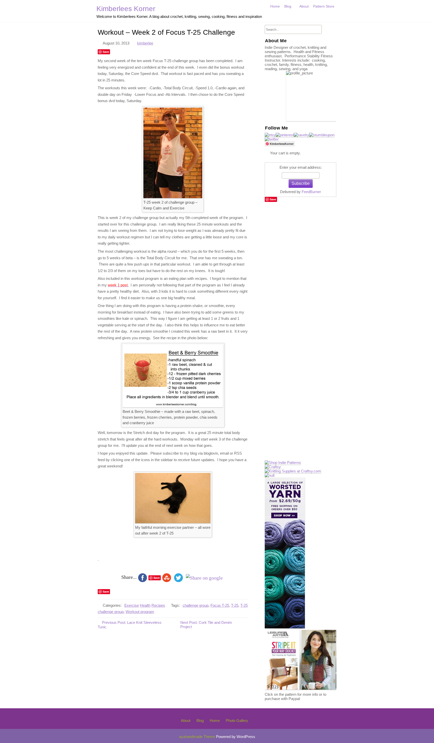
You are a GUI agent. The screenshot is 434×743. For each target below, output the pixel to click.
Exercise (131, 605)
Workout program (140, 612)
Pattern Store (323, 6)
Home (275, 6)
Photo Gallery (237, 720)
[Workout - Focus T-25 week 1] (98, 558)
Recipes (158, 605)
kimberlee (145, 43)
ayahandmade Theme (197, 736)
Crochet (292, 17)
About (304, 6)
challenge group (195, 605)
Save (106, 52)
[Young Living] (269, 475)
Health (145, 605)
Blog (287, 6)
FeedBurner (311, 192)
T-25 (234, 605)
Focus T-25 (219, 605)
